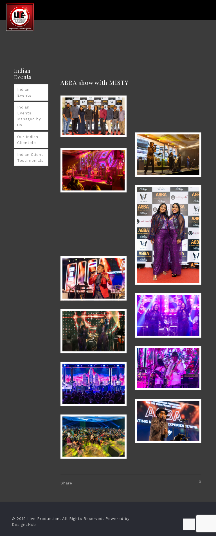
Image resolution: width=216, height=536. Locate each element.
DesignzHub (24, 524)
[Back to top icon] (189, 524)
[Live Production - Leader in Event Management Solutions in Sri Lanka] (20, 17)
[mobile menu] (207, 17)
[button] (93, 116)
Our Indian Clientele (27, 140)
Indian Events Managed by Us (29, 116)
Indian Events (24, 92)
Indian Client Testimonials (30, 157)
